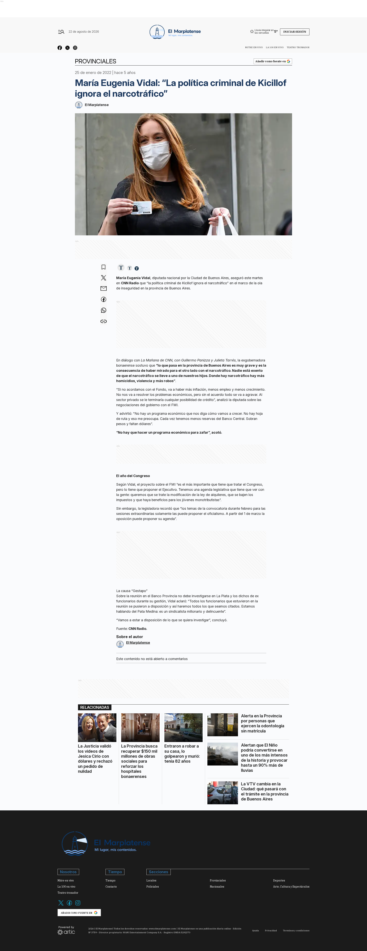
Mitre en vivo (254, 47)
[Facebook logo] (69, 905)
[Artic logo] (66, 930)
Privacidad (271, 930)
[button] (121, 268)
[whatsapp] (103, 310)
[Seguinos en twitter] (67, 48)
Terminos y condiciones (296, 930)
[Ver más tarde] (103, 267)
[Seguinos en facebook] (60, 48)
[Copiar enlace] (103, 321)
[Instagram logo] (77, 905)
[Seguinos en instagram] (75, 48)
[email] (103, 289)
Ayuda (255, 930)
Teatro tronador (298, 47)
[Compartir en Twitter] (103, 278)
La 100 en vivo (275, 47)
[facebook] (103, 300)
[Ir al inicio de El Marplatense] (174, 31)
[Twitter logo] (61, 905)
